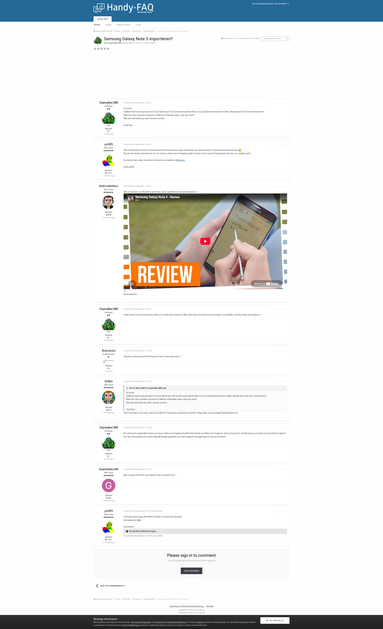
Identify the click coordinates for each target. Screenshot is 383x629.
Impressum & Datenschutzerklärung (187, 606)
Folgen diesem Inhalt (272, 39)
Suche (138, 25)
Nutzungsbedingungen (141, 622)
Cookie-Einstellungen (130, 625)
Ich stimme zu (276, 620)
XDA (139, 520)
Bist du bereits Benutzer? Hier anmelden (270, 4)
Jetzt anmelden (191, 570)
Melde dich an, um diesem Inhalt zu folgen (241, 38)
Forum (97, 25)
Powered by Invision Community (191, 613)
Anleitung (180, 160)
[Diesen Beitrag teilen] (286, 103)
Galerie (108, 25)
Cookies (199, 622)
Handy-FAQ (102, 19)
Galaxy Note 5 (149, 43)
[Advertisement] (227, 76)
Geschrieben (137, 103)
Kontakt (210, 606)
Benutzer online (123, 25)
